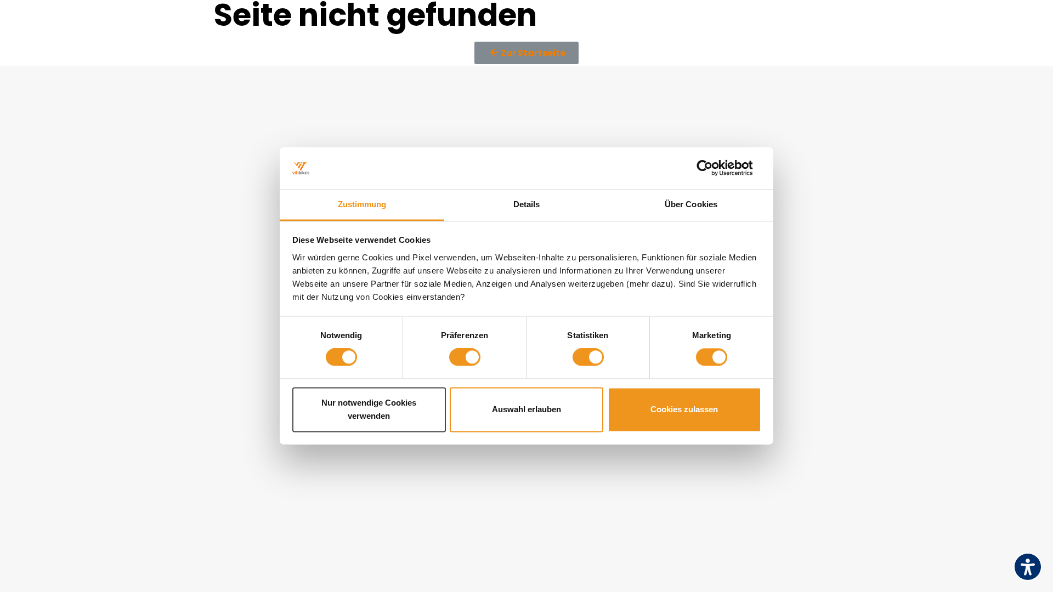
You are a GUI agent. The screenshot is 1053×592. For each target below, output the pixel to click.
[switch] (464, 357)
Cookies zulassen (684, 409)
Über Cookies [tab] (691, 204)
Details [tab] (526, 204)
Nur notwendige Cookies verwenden (368, 409)
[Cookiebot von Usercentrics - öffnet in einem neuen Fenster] (713, 168)
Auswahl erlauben (526, 409)
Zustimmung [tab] (362, 204)
